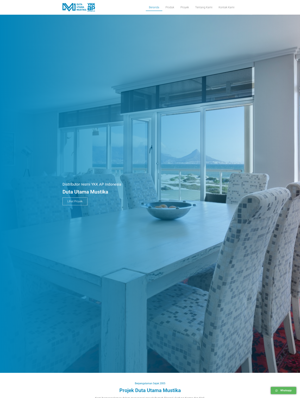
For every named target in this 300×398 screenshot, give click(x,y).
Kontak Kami (226, 7)
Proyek (184, 7)
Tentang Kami (203, 7)
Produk (169, 7)
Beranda (154, 7)
